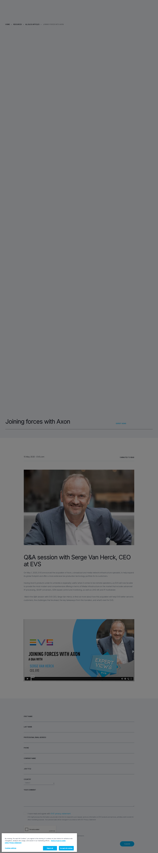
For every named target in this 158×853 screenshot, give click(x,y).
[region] (39, 842)
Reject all (50, 848)
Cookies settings (10, 848)
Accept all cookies (66, 848)
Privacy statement (15, 843)
